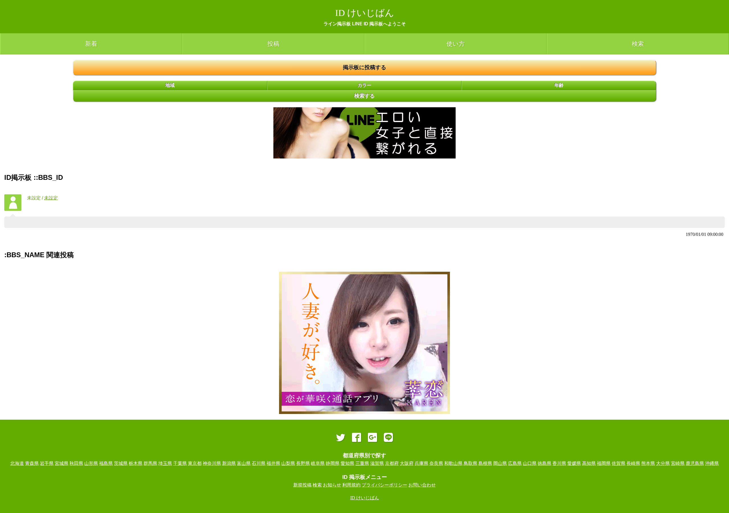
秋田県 (76, 463)
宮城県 (61, 463)
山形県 (91, 463)
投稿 (273, 43)
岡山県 (500, 463)
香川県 (559, 463)
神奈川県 (212, 463)
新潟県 (229, 463)
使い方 (456, 43)
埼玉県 (165, 463)
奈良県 (436, 463)
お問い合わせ (422, 485)
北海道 (17, 463)
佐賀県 (618, 463)
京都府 (392, 463)
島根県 (485, 463)
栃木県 (135, 463)
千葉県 (180, 463)
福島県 (106, 463)
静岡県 (332, 463)
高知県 (589, 463)
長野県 (303, 463)
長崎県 (633, 463)
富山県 (244, 463)
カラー (364, 85)
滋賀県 (377, 463)
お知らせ (332, 485)
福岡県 (604, 463)
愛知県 (347, 463)
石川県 (258, 463)
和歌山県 (453, 463)
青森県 (32, 463)
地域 (170, 85)
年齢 (559, 85)
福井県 (273, 463)
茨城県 (121, 463)
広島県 (515, 463)
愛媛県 (574, 463)
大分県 (663, 463)
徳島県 (544, 463)
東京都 (195, 463)
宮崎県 (678, 463)
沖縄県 (712, 463)
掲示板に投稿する (364, 67)
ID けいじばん (364, 13)
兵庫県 (421, 463)
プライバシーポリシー (384, 485)
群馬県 (150, 463)
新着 (91, 43)
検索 (638, 43)
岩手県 (47, 463)
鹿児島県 (695, 463)
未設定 (51, 197)
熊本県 (648, 463)
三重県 (362, 463)
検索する (364, 96)
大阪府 (406, 463)
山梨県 (288, 463)
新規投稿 (302, 485)
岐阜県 (318, 463)
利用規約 (351, 485)
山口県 (529, 463)
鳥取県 (470, 463)
